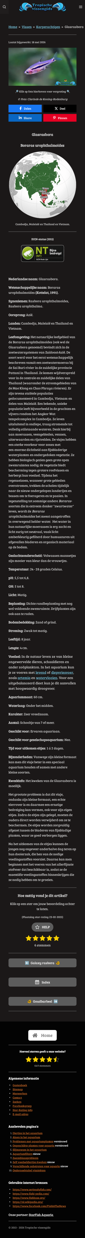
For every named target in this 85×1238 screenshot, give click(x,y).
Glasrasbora (74, 26)
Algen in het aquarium (26, 1137)
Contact (17, 1097)
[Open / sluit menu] (80, 7)
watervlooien (46, 677)
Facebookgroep (22, 1106)
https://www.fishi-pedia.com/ (31, 1193)
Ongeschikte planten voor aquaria (34, 1145)
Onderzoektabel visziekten (29, 1170)
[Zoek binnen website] (4, 7)
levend (41, 672)
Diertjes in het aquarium (27, 1133)
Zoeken (17, 1102)
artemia (24, 677)
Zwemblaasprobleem (25, 1158)
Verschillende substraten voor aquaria (36, 1166)
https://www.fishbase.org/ (29, 1198)
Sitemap (18, 1089)
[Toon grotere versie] (42, 67)
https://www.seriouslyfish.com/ (32, 1189)
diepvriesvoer (62, 672)
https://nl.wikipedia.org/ (28, 1202)
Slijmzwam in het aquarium (30, 1149)
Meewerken (20, 1093)
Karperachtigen (48, 26)
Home (12, 26)
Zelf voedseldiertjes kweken (30, 1162)
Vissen (27, 26)
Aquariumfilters (22, 1154)
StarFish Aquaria (41, 1215)
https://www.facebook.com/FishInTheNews (39, 1206)
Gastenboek (20, 1085)
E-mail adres (20, 1114)
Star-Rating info (22, 1110)
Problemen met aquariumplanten (33, 1141)
